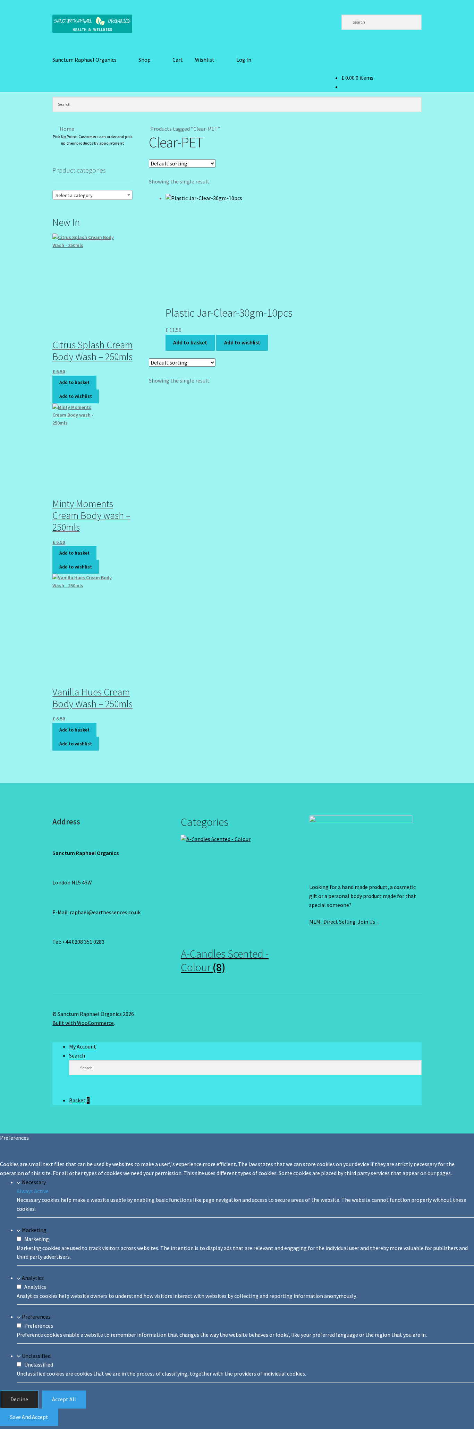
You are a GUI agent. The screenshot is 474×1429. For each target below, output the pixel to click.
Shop (144, 59)
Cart (177, 59)
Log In (243, 59)
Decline (19, 1399)
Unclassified (36, 1355)
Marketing (34, 1229)
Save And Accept (29, 1416)
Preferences (36, 1316)
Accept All (64, 1399)
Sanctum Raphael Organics (84, 59)
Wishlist (204, 59)
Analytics (33, 1277)
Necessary (34, 1182)
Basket (79, 1100)
